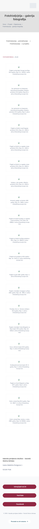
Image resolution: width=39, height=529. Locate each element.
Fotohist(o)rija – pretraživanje (17, 41)
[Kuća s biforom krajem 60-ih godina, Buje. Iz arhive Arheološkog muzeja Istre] (19, 343)
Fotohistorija (8, 57)
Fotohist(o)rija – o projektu (19, 44)
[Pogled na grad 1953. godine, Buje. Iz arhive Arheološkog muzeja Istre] (19, 271)
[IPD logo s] (10, 2)
